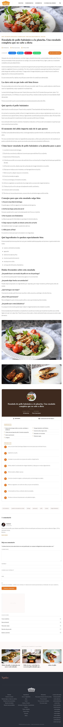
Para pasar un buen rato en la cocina (43, 696)
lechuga (28, 508)
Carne (26, 701)
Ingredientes (29, 3)
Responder (5, 535)
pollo (41, 508)
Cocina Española (57, 696)
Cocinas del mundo (50, 3)
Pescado (26, 713)
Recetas (21, 3)
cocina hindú (57, 711)
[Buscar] (60, 3)
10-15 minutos (6, 508)
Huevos (26, 707)
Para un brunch (43, 699)
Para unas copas (43, 703)
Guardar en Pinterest (47, 418)
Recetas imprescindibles (9, 705)
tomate (46, 508)
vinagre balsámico (54, 508)
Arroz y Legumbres (26, 696)
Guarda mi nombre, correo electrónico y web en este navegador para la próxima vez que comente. (30, 584)
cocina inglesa (57, 713)
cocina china (57, 703)
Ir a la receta (56, 53)
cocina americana (57, 701)
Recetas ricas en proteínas (9, 701)
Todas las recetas (9, 696)
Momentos (38, 3)
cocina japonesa (57, 717)
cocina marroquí (57, 721)
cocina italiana (57, 715)
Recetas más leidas (9, 703)
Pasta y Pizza (26, 711)
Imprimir (17, 418)
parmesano (35, 508)
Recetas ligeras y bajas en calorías (9, 699)
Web (3, 576)
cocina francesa (57, 707)
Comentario (5, 549)
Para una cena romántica (33, 36)
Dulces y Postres (26, 703)
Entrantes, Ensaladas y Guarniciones (15, 36)
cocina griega (57, 709)
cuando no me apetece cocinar (17, 508)
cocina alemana (57, 699)
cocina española (57, 705)
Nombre (4, 563)
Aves (3, 36)
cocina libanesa (57, 719)
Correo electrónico (8, 570)
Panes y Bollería (26, 709)
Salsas (26, 715)
